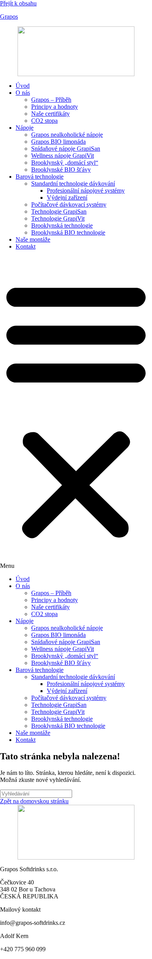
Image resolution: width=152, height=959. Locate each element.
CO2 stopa (44, 120)
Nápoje (25, 127)
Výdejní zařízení (67, 197)
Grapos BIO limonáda (58, 141)
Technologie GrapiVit (58, 218)
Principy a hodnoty (54, 106)
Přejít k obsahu (18, 3)
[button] (76, 412)
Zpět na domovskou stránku (34, 801)
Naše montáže (33, 239)
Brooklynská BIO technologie (68, 232)
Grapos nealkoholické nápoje (67, 134)
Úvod (23, 85)
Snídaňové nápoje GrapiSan (65, 148)
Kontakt (25, 246)
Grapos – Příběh (51, 99)
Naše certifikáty (50, 113)
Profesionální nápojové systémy (86, 190)
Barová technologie (40, 176)
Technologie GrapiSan (59, 211)
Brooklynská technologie (62, 225)
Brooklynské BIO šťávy (61, 169)
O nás (23, 92)
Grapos (9, 16)
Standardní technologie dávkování (73, 183)
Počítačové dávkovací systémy (68, 204)
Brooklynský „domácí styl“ (64, 162)
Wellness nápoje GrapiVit (62, 155)
